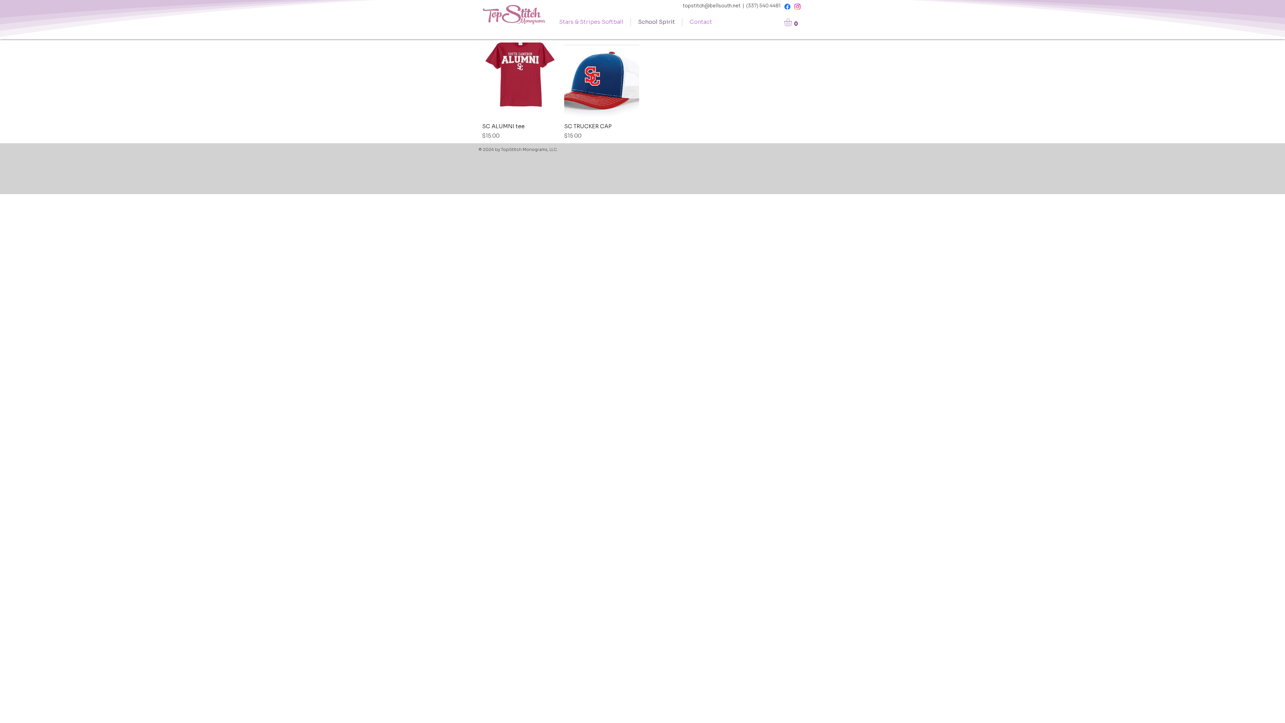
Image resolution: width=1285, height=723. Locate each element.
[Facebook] (787, 7)
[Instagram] (797, 7)
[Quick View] (520, 80)
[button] (792, 22)
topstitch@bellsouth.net (712, 6)
